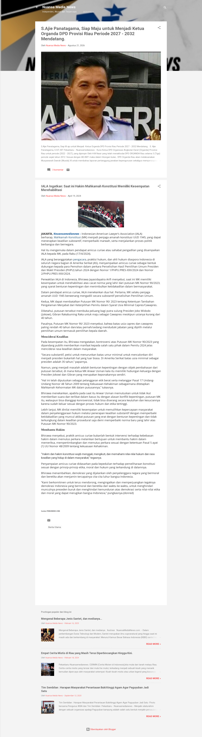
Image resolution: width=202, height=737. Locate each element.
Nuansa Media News (59, 7)
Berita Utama (54, 527)
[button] (159, 28)
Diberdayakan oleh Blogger (103, 729)
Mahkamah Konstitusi (67, 237)
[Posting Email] (68, 170)
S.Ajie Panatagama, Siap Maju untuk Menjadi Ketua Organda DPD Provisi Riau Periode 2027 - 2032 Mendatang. (92, 33)
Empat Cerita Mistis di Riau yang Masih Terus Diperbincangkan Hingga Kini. (87, 653)
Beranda (88, 12)
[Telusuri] (165, 8)
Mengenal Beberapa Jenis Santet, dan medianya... (71, 618)
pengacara (79, 259)
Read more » (153, 644)
